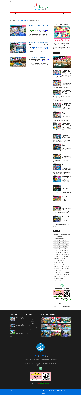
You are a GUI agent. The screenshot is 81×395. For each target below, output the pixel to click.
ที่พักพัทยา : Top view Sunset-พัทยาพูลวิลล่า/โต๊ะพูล (62, 64)
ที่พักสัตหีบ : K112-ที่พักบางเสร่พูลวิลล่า (66, 217)
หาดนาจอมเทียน (66, 274)
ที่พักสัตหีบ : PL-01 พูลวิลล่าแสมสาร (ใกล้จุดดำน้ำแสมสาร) (20, 325)
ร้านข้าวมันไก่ (62, 264)
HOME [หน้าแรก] (21, 1)
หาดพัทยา (60, 276)
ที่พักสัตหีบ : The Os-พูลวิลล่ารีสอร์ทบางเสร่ (66, 124)
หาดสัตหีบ (66, 276)
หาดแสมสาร (56, 278)
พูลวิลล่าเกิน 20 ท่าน (57, 254)
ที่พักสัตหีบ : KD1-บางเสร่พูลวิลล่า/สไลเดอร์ (66, 104)
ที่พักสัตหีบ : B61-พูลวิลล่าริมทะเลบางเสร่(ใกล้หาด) (66, 177)
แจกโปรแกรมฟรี (62, 278)
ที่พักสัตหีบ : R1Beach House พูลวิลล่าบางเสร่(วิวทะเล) (39, 42)
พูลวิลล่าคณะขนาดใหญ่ (57, 246)
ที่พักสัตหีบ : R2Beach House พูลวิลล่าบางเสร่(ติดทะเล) (66, 166)
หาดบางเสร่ (55, 276)
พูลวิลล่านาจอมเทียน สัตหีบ (16, 26)
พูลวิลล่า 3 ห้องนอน (65, 240)
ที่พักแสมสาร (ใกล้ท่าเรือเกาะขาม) (59, 238)
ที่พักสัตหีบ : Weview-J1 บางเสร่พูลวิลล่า (66, 155)
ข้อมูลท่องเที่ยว (62, 14)
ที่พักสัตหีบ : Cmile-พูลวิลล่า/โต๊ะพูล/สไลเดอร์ (66, 81)
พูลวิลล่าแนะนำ (25, 14)
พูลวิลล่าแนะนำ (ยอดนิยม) (46, 390)
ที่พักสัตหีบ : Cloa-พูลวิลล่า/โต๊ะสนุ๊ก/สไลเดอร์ (66, 145)
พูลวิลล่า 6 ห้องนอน (57, 244)
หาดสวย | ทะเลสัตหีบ (34, 14)
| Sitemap (36, 1)
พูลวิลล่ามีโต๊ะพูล (64, 250)
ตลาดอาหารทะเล (56, 234)
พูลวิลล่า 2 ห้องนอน (57, 240)
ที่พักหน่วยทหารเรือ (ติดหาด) (58, 236)
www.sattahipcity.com (40, 355)
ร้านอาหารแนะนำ (56, 268)
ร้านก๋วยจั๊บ (63, 262)
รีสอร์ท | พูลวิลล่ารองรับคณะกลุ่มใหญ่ (65, 391)
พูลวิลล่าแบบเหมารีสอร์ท (66, 254)
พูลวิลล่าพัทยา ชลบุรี (58, 57)
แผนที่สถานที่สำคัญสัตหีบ (57, 280)
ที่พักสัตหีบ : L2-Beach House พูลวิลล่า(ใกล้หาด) (66, 186)
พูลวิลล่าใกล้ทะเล (56, 256)
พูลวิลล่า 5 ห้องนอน (65, 242)
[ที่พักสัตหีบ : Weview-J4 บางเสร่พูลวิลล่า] (18, 62)
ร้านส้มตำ (62, 266)
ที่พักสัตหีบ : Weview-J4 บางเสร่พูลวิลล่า (37, 57)
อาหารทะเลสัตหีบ (52, 14)
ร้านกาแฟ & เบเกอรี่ (57, 262)
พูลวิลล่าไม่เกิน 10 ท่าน (64, 256)
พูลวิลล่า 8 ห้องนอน (65, 244)
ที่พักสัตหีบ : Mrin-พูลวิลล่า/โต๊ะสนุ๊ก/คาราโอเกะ (66, 113)
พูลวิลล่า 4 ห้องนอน (57, 242)
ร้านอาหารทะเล (67, 266)
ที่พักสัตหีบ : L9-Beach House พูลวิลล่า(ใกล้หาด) (66, 207)
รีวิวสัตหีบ (62, 260)
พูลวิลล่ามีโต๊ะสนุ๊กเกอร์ (57, 252)
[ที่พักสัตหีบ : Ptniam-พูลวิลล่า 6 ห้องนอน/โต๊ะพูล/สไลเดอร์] (18, 30)
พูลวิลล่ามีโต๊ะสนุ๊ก (44, 391)
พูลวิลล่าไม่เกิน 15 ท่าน (57, 258)
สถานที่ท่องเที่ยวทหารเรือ (58, 270)
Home (12, 14)
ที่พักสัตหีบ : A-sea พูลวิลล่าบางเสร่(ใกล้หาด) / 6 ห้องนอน (66, 91)
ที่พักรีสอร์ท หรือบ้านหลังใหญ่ (65, 234)
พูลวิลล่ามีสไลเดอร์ (57, 250)
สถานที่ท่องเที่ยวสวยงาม (57, 272)
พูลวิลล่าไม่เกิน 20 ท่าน (65, 258)
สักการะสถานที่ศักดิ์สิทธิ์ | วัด (58, 274)
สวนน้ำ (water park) (66, 272)
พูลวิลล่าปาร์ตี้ (65, 246)
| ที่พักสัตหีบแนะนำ (29, 1)
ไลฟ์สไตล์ (12, 16)
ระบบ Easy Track (56, 260)
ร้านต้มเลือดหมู (56, 266)
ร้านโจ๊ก (62, 268)
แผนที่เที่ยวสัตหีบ (43, 14)
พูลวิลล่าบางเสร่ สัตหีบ (15, 43)
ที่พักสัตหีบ (17, 14)
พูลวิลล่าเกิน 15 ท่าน (66, 252)
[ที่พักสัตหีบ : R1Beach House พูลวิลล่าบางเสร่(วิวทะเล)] (18, 47)
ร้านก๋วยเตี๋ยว (56, 264)
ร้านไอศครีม (67, 268)
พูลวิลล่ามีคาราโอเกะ (57, 248)
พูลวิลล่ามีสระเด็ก (64, 248)
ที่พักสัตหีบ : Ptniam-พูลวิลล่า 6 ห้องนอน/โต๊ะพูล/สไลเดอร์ (38, 26)
